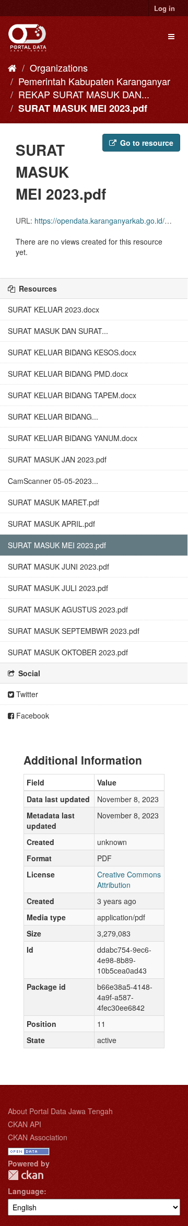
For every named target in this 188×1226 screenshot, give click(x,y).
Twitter (26, 694)
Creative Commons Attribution (129, 879)
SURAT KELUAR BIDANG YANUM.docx (72, 438)
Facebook (31, 715)
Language (26, 1191)
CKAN (25, 1175)
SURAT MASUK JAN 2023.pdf (57, 459)
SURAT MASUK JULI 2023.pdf (58, 588)
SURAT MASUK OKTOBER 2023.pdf (68, 652)
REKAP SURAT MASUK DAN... (83, 94)
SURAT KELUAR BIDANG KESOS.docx (72, 352)
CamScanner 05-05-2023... (53, 481)
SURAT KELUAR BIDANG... (53, 416)
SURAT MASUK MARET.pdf (53, 502)
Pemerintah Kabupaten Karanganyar (94, 81)
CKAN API (24, 1124)
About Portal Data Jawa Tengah (60, 1111)
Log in (164, 8)
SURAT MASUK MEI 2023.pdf (82, 108)
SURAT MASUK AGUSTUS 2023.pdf (68, 609)
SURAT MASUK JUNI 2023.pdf (58, 566)
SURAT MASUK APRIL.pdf (51, 523)
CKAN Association (37, 1137)
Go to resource (145, 142)
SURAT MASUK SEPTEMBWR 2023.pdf (73, 631)
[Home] (12, 67)
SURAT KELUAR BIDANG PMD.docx (68, 373)
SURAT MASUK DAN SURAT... (58, 331)
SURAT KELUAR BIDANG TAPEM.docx (72, 395)
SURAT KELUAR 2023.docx (53, 309)
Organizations (59, 67)
